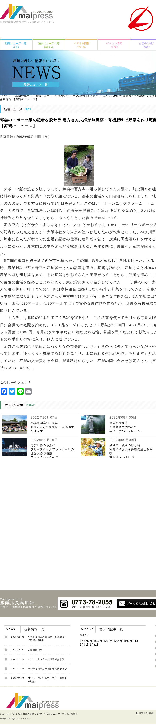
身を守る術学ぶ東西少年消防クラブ (47, 668)
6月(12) (103, 640)
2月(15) (85, 644)
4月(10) (123, 640)
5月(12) (113, 640)
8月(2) (84, 640)
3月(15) (133, 640)
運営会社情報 (146, 713)
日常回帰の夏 (35, 650)
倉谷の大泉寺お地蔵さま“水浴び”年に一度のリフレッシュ (126, 427)
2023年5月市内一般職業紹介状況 (46, 659)
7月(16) (93, 640)
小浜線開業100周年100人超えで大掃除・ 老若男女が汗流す (52, 427)
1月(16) (95, 644)
